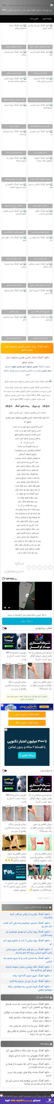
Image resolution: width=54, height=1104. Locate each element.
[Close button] (52, 1095)
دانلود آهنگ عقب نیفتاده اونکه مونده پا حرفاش (26, 1012)
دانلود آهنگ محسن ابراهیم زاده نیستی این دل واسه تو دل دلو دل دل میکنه (28, 1082)
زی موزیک (27, 442)
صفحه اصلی (46, 19)
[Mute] (9, 607)
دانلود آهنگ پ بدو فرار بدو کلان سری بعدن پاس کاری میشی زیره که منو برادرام (29, 951)
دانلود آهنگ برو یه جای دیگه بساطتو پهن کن (27, 1050)
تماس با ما (34, 19)
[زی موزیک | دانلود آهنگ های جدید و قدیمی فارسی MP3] (27, 5)
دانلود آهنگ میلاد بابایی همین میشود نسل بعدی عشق (27, 348)
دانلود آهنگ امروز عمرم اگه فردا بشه (31, 975)
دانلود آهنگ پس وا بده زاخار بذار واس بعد (29, 1026)
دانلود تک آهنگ (43, 898)
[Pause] (5, 607)
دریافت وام (27, 621)
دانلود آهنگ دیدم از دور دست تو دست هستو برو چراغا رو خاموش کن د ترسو (28, 1006)
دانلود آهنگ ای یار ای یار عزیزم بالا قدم (30, 981)
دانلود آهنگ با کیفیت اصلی (27, 714)
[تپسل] (1, 1095)
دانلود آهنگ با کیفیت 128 (27, 722)
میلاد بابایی (46, 370)
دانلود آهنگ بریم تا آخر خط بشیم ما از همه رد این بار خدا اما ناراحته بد (28, 1066)
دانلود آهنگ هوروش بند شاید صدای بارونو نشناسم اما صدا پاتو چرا (30, 1057)
